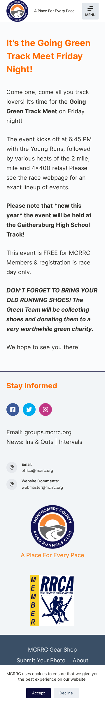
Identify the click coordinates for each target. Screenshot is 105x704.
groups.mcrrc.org (47, 432)
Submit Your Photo (41, 660)
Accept (38, 693)
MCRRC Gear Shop (52, 649)
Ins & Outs (39, 441)
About (80, 660)
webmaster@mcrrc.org (42, 487)
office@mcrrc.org (37, 470)
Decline (66, 693)
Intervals (70, 441)
